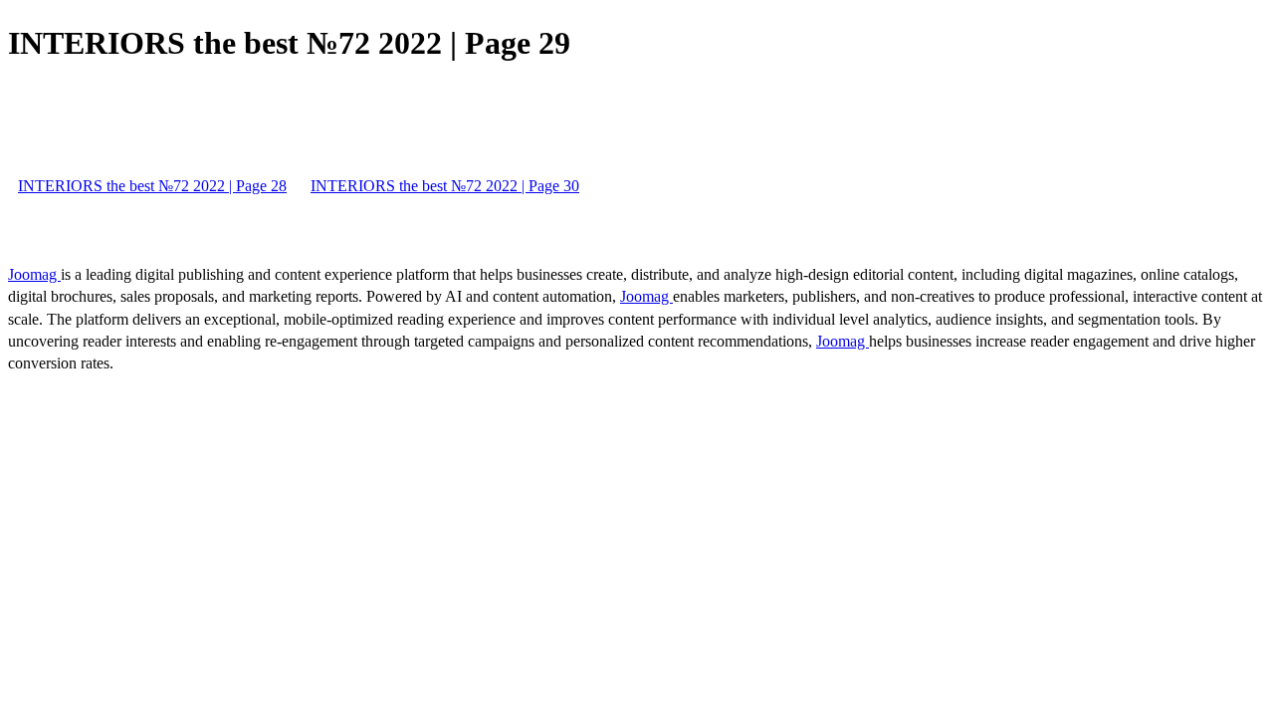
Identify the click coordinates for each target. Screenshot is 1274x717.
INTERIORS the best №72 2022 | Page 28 (152, 185)
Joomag (34, 274)
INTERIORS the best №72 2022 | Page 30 (445, 185)
